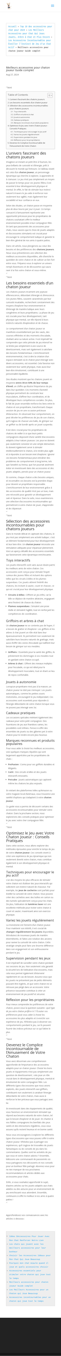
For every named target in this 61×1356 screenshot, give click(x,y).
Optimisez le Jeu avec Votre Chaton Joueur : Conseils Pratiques (29, 127)
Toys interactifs (20, 111)
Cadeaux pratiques (21, 120)
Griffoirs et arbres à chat (24, 114)
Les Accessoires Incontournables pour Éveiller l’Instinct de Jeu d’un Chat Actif (30, 43)
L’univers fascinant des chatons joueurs (27, 99)
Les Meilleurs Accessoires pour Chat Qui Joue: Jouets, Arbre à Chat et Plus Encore (29, 33)
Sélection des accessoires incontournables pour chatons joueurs (29, 107)
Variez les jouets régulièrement (26, 134)
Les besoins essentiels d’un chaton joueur (28, 102)
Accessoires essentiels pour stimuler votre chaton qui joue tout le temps (30, 1274)
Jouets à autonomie (22, 117)
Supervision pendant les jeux (25, 137)
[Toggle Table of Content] (48, 95)
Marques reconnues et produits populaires (31, 123)
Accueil (12, 26)
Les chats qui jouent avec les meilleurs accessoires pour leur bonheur (27, 1248)
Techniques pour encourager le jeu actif (30, 132)
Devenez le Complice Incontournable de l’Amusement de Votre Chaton (27, 144)
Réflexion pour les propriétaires (27, 140)
